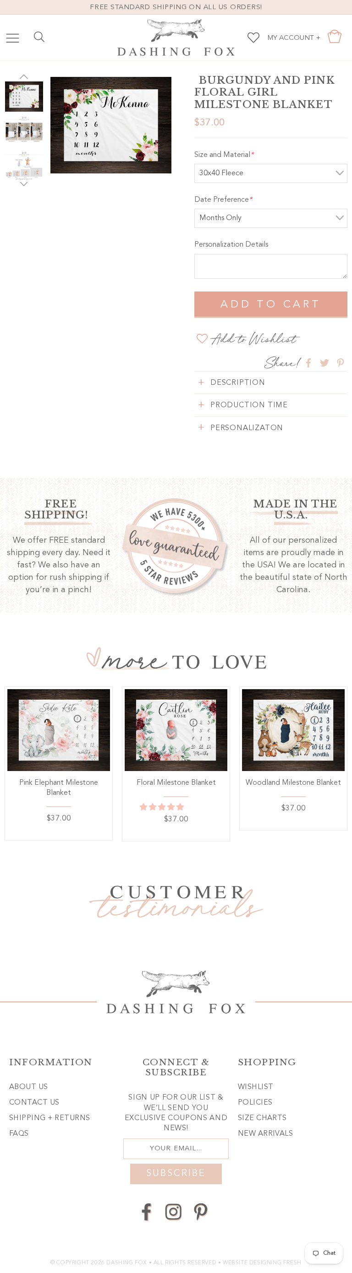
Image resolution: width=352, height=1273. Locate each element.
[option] (110, 125)
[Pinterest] (200, 1211)
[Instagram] (173, 1211)
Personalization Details (231, 244)
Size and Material (223, 155)
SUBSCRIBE (176, 1173)
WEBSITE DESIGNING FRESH (262, 1263)
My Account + (294, 38)
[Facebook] (146, 1211)
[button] (163, 807)
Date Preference (223, 200)
